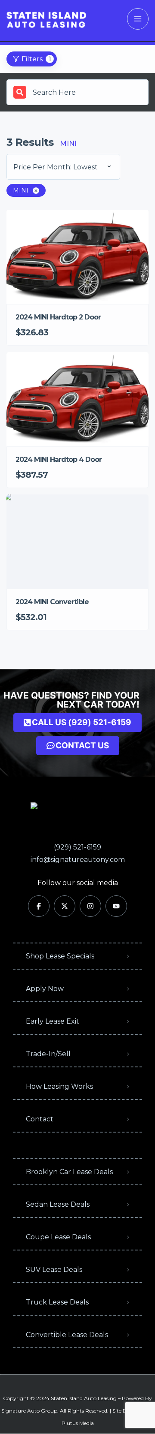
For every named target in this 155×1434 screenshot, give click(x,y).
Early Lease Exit (52, 1021)
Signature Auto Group (29, 1410)
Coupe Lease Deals (58, 1237)
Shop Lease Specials (60, 956)
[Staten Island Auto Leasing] (46, 19)
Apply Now (45, 989)
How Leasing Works (59, 1086)
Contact (39, 1119)
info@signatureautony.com (78, 860)
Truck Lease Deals (57, 1302)
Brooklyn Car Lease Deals (69, 1172)
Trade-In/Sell (48, 1054)
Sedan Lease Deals (58, 1204)
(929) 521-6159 (77, 847)
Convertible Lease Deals (67, 1335)
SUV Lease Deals (54, 1269)
